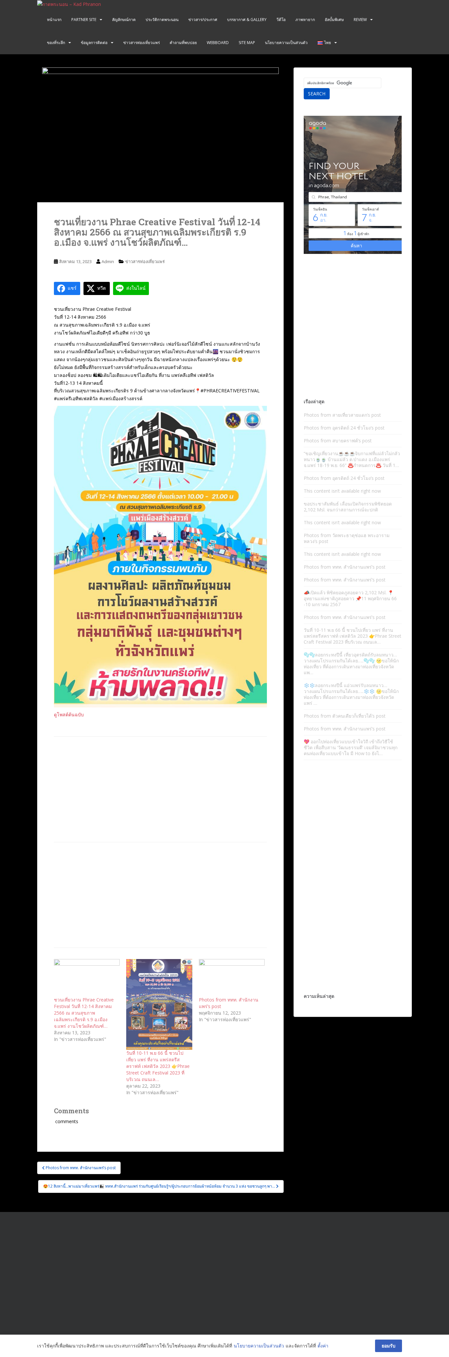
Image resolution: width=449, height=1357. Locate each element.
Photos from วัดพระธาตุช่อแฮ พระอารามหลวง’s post (347, 538)
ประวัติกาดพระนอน (162, 19)
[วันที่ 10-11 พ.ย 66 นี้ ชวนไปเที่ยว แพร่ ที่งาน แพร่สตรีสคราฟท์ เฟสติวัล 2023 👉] (159, 1004)
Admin (108, 261)
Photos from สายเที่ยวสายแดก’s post (342, 415)
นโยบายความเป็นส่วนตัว (286, 42)
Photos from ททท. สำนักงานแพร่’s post (345, 567)
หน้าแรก (54, 19)
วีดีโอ (281, 19)
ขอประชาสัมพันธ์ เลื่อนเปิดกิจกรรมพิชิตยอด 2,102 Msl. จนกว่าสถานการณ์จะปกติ (348, 507)
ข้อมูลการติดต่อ (94, 42)
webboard (218, 42)
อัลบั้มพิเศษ (334, 19)
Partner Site (83, 19)
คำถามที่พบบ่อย (183, 42)
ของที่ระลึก (56, 42)
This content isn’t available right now (342, 491)
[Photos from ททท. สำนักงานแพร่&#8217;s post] (232, 978)
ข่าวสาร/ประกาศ (202, 19)
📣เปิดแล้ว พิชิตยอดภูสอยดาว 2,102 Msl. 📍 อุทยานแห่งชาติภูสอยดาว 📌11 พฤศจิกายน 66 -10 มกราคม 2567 (350, 598)
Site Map (247, 42)
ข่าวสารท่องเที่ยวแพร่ (141, 42)
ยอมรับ (388, 1346)
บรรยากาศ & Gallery (247, 19)
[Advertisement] (160, 789)
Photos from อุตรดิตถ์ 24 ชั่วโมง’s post (344, 428)
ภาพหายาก (305, 19)
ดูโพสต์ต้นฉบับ (69, 714)
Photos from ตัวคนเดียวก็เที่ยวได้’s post (345, 716)
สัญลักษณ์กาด (124, 19)
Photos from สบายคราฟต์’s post (338, 440)
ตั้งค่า (323, 1346)
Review (360, 19)
